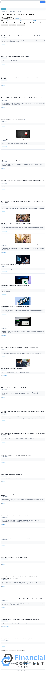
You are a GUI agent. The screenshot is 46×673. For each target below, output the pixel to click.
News (6, 11)
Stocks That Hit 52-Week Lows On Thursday (12, 474)
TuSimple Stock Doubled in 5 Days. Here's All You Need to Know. (16, 223)
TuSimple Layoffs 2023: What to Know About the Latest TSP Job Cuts (17, 327)
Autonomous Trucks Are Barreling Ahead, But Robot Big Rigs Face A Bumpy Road (20, 619)
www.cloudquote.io (31, 661)
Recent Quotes (3, 5)
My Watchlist (12, 5)
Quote (8, 20)
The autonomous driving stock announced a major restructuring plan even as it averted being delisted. (22, 269)
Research (34, 20)
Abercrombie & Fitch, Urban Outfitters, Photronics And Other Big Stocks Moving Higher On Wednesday (22, 98)
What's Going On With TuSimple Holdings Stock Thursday (15, 56)
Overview (3, 11)
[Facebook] (21, 667)
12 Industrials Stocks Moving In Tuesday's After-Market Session (16, 455)
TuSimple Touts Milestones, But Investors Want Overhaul (14, 387)
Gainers (3, 186)
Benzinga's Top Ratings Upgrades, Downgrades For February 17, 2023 (17, 638)
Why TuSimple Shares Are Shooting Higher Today (13, 119)
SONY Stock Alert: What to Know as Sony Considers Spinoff (15, 306)
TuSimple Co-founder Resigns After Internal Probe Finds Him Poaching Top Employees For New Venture (23, 494)
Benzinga (3, 85)
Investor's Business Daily (5, 626)
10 (20, 24)
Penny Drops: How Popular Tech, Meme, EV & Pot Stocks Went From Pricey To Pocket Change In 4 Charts (22, 412)
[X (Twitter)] (19, 667)
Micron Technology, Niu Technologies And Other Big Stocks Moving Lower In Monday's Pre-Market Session (22, 202)
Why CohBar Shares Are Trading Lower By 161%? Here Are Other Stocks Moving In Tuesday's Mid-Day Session (22, 181)
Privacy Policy (26, 663)
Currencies (10, 11)
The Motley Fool (4, 146)
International (15, 11)
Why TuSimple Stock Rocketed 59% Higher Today (13, 139)
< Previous (3, 24)
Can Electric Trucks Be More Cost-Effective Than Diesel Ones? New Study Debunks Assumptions (20, 77)
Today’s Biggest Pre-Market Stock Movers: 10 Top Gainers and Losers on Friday (20, 244)
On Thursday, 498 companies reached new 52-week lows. (14, 478)
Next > (23, 24)
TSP (36, 14)
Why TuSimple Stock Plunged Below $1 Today (12, 368)
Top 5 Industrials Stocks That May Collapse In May (13, 160)
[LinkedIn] (24, 667)
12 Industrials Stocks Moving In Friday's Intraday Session (14, 557)
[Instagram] (27, 667)
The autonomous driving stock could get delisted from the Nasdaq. (15, 372)
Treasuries (19, 11)
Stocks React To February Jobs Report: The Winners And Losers (16, 515)
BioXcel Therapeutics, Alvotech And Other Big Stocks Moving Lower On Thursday (20, 35)
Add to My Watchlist (17, 18)
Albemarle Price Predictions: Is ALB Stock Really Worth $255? (15, 285)
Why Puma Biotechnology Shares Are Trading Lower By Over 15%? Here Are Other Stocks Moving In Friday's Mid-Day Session (21, 577)
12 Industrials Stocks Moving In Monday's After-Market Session (16, 538)
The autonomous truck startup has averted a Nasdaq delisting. (14, 143)
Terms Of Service (34, 663)
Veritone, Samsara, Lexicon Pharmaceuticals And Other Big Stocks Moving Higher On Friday (22, 598)
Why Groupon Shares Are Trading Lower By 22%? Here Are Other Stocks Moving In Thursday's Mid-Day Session (23, 434)
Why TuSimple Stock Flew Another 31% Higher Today (14, 264)
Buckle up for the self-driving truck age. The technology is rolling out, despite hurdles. (19, 623)
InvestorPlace (4, 252)
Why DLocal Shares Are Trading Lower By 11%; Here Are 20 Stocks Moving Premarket (21, 347)
